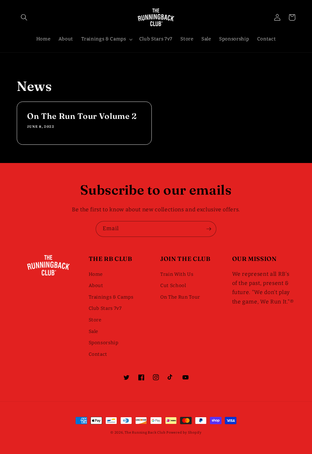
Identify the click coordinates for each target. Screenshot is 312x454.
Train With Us (176, 274)
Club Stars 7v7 (105, 308)
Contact (98, 354)
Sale (93, 331)
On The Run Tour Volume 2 (82, 116)
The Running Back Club (145, 433)
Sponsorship (104, 342)
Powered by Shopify (184, 433)
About (96, 285)
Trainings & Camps (111, 297)
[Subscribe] (208, 229)
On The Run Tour (180, 297)
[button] (24, 17)
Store (95, 320)
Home (96, 274)
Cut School (173, 285)
